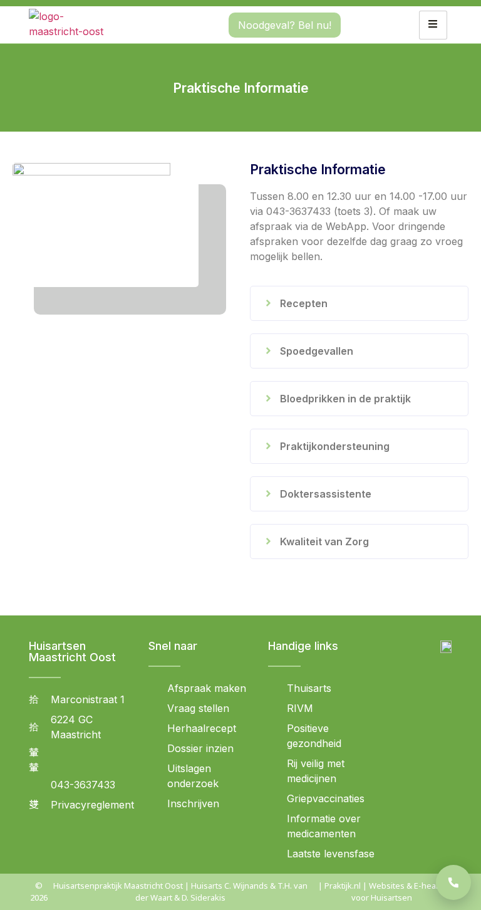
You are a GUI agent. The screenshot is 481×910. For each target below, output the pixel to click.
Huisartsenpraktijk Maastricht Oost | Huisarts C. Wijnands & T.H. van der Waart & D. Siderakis (180, 891)
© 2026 (39, 891)
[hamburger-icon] (433, 25)
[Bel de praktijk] (453, 882)
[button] (359, 303)
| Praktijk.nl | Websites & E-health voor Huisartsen (381, 891)
